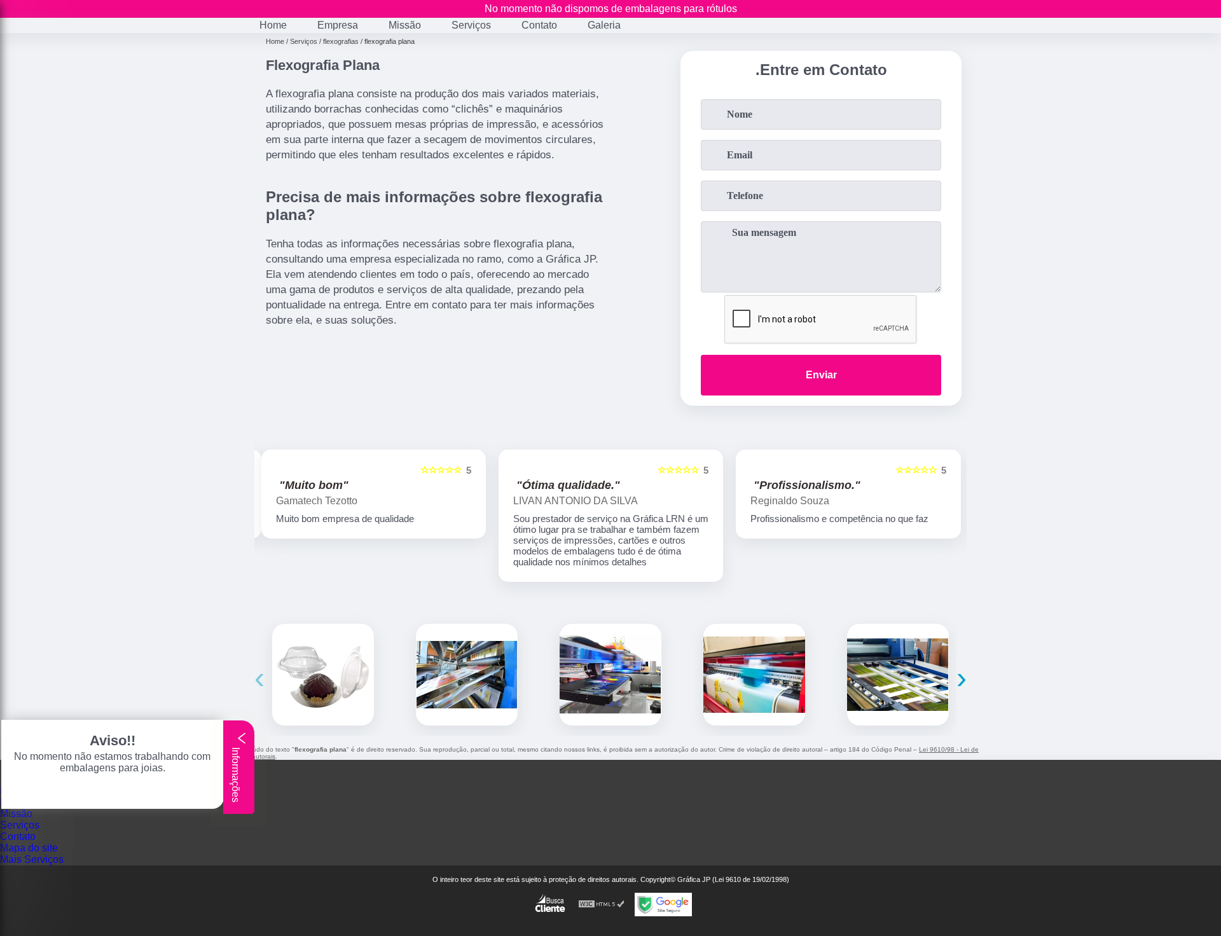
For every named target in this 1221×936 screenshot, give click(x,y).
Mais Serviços (32, 859)
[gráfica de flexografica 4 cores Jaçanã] (898, 675)
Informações (235, 773)
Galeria (604, 25)
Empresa (337, 25)
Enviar (821, 374)
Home (273, 25)
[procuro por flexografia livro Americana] (610, 675)
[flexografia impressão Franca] (754, 675)
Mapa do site (29, 848)
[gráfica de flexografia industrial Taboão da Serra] (467, 675)
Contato (539, 25)
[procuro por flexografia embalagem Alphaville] (323, 675)
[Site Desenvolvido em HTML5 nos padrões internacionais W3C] (601, 904)
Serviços (471, 25)
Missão (405, 25)
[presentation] (259, 677)
